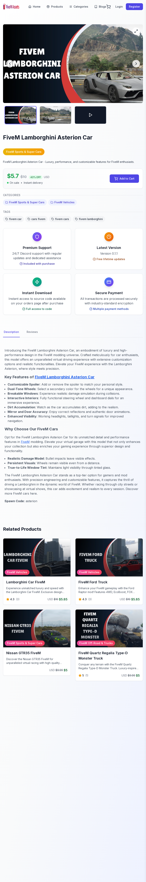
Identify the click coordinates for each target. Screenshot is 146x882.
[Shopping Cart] (108, 6)
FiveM (25, 442)
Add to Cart (127, 178)
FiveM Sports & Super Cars (26, 202)
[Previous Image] (10, 63)
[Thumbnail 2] (55, 115)
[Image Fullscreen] (136, 31)
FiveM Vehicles (64, 202)
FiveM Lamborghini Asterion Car (64, 377)
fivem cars (62, 219)
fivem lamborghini (91, 219)
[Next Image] (136, 63)
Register (134, 6)
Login (119, 6)
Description (11, 331)
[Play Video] (90, 115)
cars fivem (38, 219)
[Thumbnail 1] (20, 115)
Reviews (32, 331)
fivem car (15, 219)
